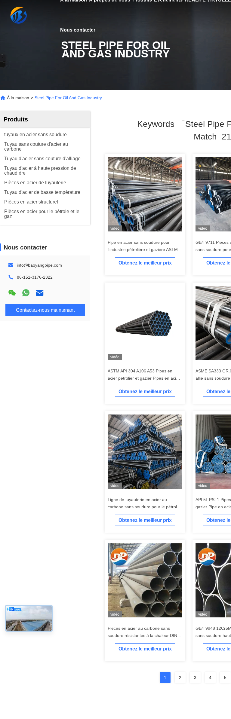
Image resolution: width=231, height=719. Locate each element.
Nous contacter (77, 29)
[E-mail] (40, 293)
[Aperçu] (18, 15)
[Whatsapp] (26, 293)
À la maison (18, 97)
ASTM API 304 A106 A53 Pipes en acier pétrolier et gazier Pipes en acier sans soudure (144, 378)
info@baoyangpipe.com (39, 265)
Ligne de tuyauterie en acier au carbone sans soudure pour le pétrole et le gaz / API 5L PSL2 (143, 506)
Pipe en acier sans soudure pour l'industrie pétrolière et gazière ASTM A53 (143, 249)
